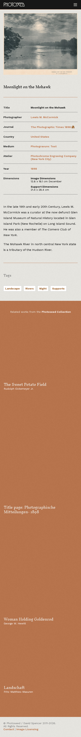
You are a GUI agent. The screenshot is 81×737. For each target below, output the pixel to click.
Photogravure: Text (44, 146)
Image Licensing (27, 729)
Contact (8, 729)
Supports (58, 288)
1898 (34, 168)
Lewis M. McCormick (44, 117)
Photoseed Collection (56, 311)
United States (40, 136)
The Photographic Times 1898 (51, 127)
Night (43, 288)
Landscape (12, 288)
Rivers (29, 288)
